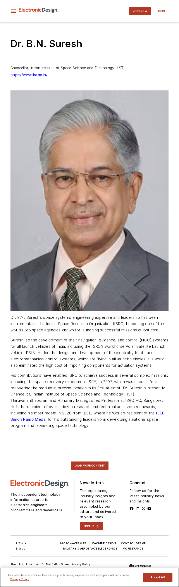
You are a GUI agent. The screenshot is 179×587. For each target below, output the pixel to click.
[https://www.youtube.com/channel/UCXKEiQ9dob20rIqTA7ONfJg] (149, 508)
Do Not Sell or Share (55, 564)
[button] (13, 11)
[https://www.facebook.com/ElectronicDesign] (131, 508)
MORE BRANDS (133, 548)
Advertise (32, 564)
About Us (16, 564)
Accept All (158, 577)
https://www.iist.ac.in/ (28, 75)
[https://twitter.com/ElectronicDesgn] (143, 508)
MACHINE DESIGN (104, 543)
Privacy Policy (81, 564)
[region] (89, 577)
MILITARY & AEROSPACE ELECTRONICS (90, 548)
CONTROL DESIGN (133, 543)
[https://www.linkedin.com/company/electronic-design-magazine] (137, 508)
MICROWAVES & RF (73, 543)
